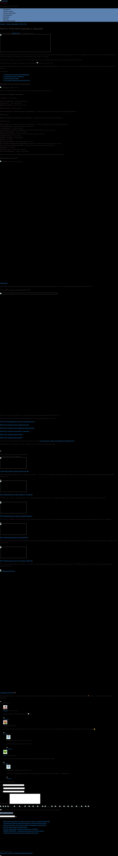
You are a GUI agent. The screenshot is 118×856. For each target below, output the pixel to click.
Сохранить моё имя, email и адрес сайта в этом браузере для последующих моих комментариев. (31, 810)
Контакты (10, 853)
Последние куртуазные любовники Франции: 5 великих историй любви (24, 823)
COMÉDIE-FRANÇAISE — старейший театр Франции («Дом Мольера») (23, 831)
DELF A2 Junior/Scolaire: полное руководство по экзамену (20, 829)
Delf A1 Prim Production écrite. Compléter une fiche (14, 425)
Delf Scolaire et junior (9, 21)
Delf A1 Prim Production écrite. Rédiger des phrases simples (17, 428)
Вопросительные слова (11, 78)
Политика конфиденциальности (23, 853)
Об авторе (6, 17)
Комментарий (4, 803)
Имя (1, 785)
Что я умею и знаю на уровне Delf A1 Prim (16, 80)
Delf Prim (6, 19)
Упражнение (3, 283)
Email (1, 788)
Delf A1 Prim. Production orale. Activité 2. (11, 434)
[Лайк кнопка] (0, 501)
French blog (3, 3)
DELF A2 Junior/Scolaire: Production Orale (15, 827)
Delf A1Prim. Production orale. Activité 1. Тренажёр (14, 431)
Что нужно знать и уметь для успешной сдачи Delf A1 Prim (56, 441)
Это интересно (7, 15)
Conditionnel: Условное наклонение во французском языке (20, 833)
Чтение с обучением (9, 13)
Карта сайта (3, 853)
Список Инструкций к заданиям (13, 76)
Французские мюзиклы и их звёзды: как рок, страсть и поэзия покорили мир (26, 821)
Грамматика (6, 9)
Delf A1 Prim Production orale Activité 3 (11, 437)
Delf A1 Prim (23, 24)
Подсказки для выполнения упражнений (16, 74)
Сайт (1, 791)
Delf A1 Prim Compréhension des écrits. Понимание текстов (17, 421)
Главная (2, 24)
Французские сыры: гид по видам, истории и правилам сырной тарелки (24, 825)
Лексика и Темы (8, 11)
